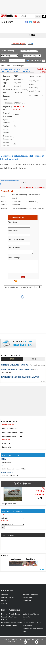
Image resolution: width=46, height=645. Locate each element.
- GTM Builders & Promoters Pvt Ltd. (13, 469)
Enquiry (4, 600)
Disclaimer (27, 600)
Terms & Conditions (30, 594)
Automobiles (28, 625)
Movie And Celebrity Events (11, 623)
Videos (4, 555)
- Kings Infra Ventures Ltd (9, 475)
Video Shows (6, 620)
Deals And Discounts (9, 625)
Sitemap (4, 603)
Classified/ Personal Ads (32, 623)
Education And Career (9, 617)
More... (43, 381)
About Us (4, 594)
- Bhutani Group (6, 462)
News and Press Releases (10, 614)
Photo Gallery (28, 620)
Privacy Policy (28, 597)
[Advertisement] (23, 6)
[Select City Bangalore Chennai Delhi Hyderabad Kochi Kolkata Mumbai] (12, 518)
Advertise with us (7, 597)
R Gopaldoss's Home (9, 504)
